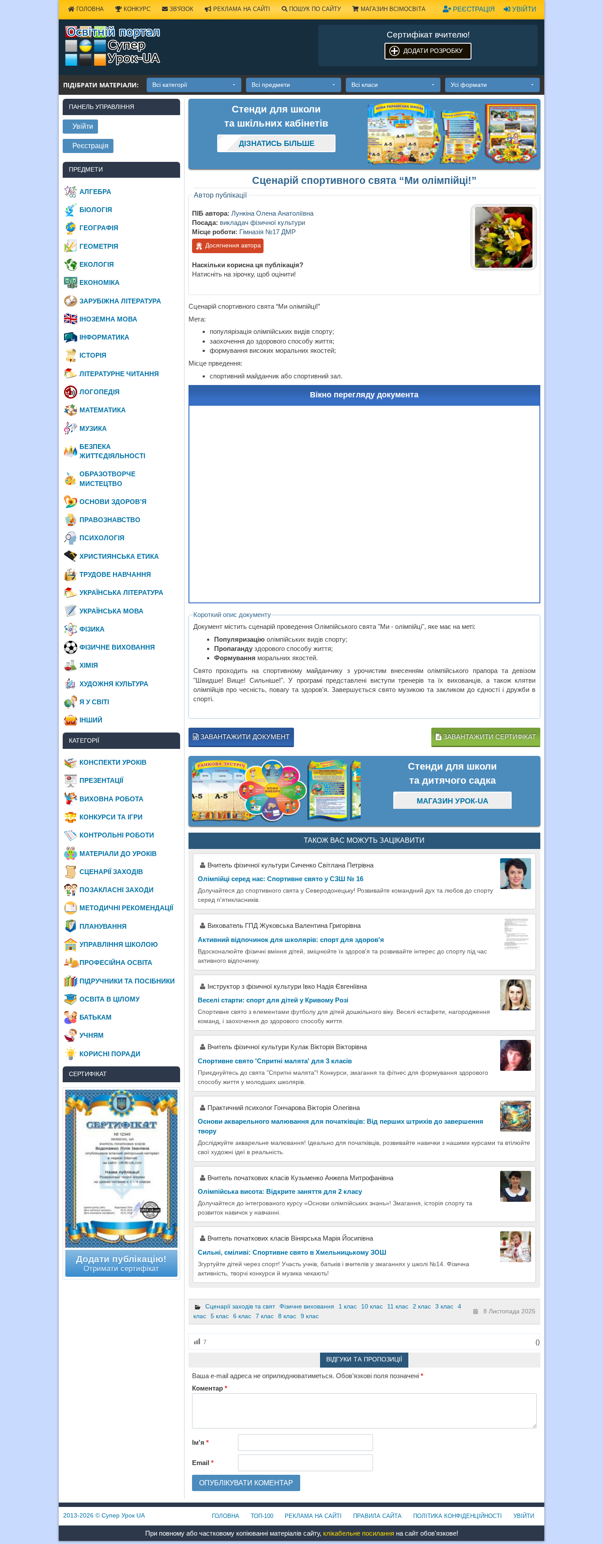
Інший (90, 720)
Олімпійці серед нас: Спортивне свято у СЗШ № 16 (280, 878)
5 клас (220, 1316)
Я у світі (94, 702)
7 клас (265, 1316)
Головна (89, 9)
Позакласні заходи (116, 890)
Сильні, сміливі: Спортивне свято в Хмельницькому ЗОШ (292, 1252)
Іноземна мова (108, 319)
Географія (98, 228)
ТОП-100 (262, 1516)
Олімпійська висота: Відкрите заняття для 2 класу (280, 1191)
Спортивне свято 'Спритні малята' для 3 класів (275, 1061)
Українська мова (111, 611)
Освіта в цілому (109, 999)
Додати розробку (433, 50)
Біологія (95, 209)
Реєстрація (473, 9)
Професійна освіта (115, 962)
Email (203, 1462)
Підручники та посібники (127, 981)
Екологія (96, 264)
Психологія (101, 538)
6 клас (242, 1316)
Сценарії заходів (111, 871)
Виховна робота (111, 799)
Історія (92, 355)
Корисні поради (109, 1054)
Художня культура (113, 684)
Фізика (92, 629)
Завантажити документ (244, 736)
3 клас (444, 1306)
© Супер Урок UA (104, 1515)
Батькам (95, 1017)
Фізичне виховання (306, 1306)
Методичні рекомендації (126, 908)
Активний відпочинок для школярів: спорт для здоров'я (291, 939)
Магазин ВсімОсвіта (392, 9)
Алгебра (95, 191)
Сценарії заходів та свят (240, 1306)
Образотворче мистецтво (107, 478)
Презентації (101, 780)
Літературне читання (119, 374)
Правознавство (109, 519)
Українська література (121, 592)
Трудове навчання (115, 574)
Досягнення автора (232, 245)
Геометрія (98, 246)
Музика (93, 428)
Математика (102, 410)
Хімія (88, 665)
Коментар (209, 1388)
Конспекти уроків (113, 762)
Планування (103, 926)
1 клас (348, 1306)
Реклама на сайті (240, 9)
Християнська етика (119, 556)
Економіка (99, 282)
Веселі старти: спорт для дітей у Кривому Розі (273, 1000)
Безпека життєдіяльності (112, 451)
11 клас (397, 1306)
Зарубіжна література (120, 301)
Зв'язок (180, 9)
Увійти (523, 9)
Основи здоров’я (113, 501)
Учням (91, 1035)
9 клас (310, 1316)
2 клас (422, 1306)
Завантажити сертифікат (488, 736)
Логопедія (99, 392)
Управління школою (118, 944)
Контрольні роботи (116, 835)
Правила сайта (377, 1516)
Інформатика (104, 337)
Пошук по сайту (314, 9)
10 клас (372, 1306)
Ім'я (200, 1442)
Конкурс (136, 9)
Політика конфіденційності (457, 1516)
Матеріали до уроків (118, 853)
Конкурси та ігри (111, 817)
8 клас (287, 1316)
